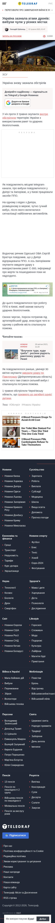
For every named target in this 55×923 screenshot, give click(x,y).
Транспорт (10, 550)
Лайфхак (36, 651)
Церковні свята (40, 720)
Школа (35, 502)
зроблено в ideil (11, 913)
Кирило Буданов (13, 749)
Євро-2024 (37, 563)
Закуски (36, 808)
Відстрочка (37, 688)
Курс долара (11, 566)
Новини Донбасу (14, 515)
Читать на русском (11, 36)
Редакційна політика (15, 856)
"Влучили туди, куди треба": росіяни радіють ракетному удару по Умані (35, 354)
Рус (51, 3)
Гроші (8, 545)
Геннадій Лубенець (17, 29)
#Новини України (31, 404)
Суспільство (36, 469)
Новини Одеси (12, 491)
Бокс (34, 547)
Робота (35, 481)
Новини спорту (38, 536)
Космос (8, 593)
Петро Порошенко (14, 754)
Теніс (34, 552)
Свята (32, 714)
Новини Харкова (14, 481)
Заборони (37, 736)
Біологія (9, 598)
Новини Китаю (12, 646)
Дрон (7, 603)
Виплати (36, 486)
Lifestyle (34, 619)
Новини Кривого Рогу (13, 508)
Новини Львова (13, 497)
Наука (5, 581)
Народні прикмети (41, 726)
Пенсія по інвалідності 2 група (12, 790)
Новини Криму (12, 520)
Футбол (35, 542)
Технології (10, 587)
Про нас (8, 846)
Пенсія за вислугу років (14, 812)
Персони (7, 714)
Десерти (36, 797)
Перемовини (11, 688)
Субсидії (36, 491)
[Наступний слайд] (52, 10)
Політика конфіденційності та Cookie (24, 851)
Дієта (34, 598)
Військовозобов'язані (43, 693)
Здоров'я (34, 581)
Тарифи (9, 560)
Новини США (12, 630)
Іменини (36, 746)
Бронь (35, 683)
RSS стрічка (10, 898)
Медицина (37, 497)
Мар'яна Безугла (14, 760)
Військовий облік (41, 699)
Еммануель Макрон (15, 739)
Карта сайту (10, 887)
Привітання (38, 661)
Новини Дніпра (13, 486)
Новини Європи (13, 625)
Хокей (35, 558)
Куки (30, 919)
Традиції (36, 731)
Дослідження (39, 608)
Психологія (38, 603)
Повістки (36, 678)
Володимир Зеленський (11, 722)
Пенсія (6, 775)
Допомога (37, 512)
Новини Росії (12, 635)
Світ (4, 619)
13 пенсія (10, 782)
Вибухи (8, 683)
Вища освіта (38, 507)
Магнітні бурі (38, 656)
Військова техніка (14, 704)
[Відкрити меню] (4, 3)
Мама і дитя (38, 587)
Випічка (36, 782)
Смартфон (10, 608)
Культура (36, 646)
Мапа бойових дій (14, 678)
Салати (36, 802)
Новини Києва (12, 476)
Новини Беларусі (14, 651)
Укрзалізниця (12, 571)
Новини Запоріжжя (15, 502)
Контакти (8, 877)
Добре (43, 919)
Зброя (8, 693)
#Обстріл (14, 404)
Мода (34, 635)
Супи (34, 792)
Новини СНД (12, 640)
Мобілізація (36, 671)
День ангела (38, 741)
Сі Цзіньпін (11, 734)
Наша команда (12, 882)
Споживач (37, 630)
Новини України (23, 345)
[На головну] (27, 3)
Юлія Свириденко (14, 765)
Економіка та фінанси (9, 537)
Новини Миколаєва (15, 525)
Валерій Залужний (15, 744)
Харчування (38, 593)
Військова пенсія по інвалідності (14, 799)
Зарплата (37, 476)
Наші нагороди (12, 872)
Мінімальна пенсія (15, 806)
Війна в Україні (11, 671)
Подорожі (37, 640)
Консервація (38, 787)
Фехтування (38, 568)
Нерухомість (11, 555)
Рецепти (34, 775)
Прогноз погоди (40, 517)
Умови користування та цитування (22, 861)
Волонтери (10, 699)
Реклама (8, 867)
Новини (6, 469)
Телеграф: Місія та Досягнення (20, 892)
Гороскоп (37, 625)
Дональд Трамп (13, 728)
